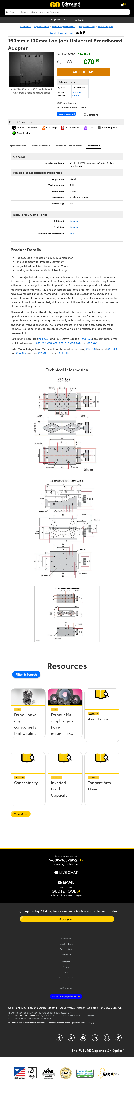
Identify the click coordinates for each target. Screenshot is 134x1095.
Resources (94, 145)
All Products (25, 26)
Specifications (18, 145)
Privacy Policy (15, 1013)
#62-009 (64, 353)
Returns (66, 967)
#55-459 (52, 343)
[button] (81, 32)
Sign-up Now (67, 919)
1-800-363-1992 (63, 859)
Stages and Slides (87, 26)
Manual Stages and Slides (63, 26)
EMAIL (68, 882)
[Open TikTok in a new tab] (118, 1039)
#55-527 (64, 343)
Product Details (41, 145)
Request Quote (76, 94)
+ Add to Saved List (66, 113)
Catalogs (66, 987)
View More (20, 814)
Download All (24, 133)
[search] (67, 12)
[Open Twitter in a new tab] (71, 1039)
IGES (90, 127)
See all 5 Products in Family (62, 33)
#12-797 (42, 353)
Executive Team (66, 943)
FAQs (66, 972)
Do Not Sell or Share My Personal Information (72, 1015)
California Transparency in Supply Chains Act (30, 1018)
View (72, 233)
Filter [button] (20, 674)
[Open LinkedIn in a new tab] (95, 1039)
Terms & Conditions (48, 1013)
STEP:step (51, 127)
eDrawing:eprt (109, 127)
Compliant (75, 220)
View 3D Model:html (26, 127)
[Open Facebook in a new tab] (59, 1039)
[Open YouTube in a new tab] (83, 1039)
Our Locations (66, 949)
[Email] (78, 32)
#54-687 (43, 338)
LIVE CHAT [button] (68, 872)
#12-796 (91, 349)
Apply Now (64, 996)
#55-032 (41, 343)
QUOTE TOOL (64, 891)
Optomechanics (41, 26)
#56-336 (87, 338)
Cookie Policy (30, 1013)
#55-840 (75, 343)
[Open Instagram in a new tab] (107, 1039)
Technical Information (69, 145)
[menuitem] (7, 4)
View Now (28, 717)
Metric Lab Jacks (105, 26)
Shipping (66, 961)
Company (66, 938)
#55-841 (92, 343)
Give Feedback (66, 977)
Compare (92, 114)
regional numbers (70, 864)
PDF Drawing (72, 127)
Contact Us (79, 19)
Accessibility (65, 1013)
